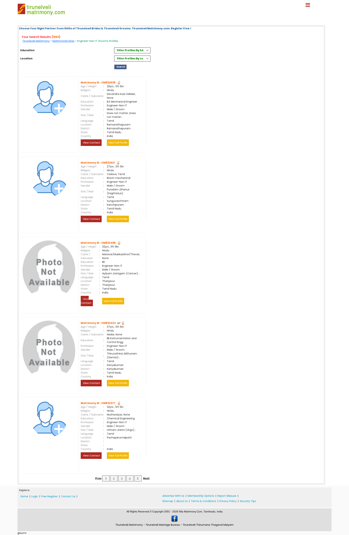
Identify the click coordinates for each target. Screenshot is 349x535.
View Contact (91, 142)
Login (34, 496)
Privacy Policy (227, 501)
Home (24, 496)
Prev (98, 478)
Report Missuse (226, 496)
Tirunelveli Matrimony (36, 41)
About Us (182, 501)
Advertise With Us (173, 496)
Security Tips (248, 501)
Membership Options (201, 496)
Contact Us (68, 496)
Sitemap (167, 501)
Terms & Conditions (203, 501)
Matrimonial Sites (63, 41)
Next (146, 478)
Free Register (49, 496)
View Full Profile (117, 142)
